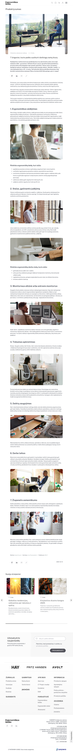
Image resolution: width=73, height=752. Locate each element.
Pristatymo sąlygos (60, 681)
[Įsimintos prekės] (55, 3)
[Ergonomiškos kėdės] (12, 3)
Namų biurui (26, 681)
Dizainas (8, 692)
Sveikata (8, 688)
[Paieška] (52, 3)
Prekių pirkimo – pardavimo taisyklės (60, 691)
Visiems (56, 704)
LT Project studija (43, 684)
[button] (2, 600)
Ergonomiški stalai (44, 706)
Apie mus (41, 681)
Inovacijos (9, 684)
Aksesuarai (41, 709)
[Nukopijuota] (26, 76)
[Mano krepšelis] (59, 3)
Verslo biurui (26, 684)
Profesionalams (59, 708)
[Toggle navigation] (66, 3)
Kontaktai (41, 688)
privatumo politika (42, 646)
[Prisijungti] (63, 3)
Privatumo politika (60, 696)
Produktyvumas (11, 681)
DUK (39, 692)
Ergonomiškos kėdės (42, 701)
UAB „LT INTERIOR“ (61, 739)
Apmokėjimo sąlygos (58, 686)
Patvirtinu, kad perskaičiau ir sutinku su (49, 645)
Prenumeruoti (57, 650)
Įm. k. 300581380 (62, 741)
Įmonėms (57, 712)
